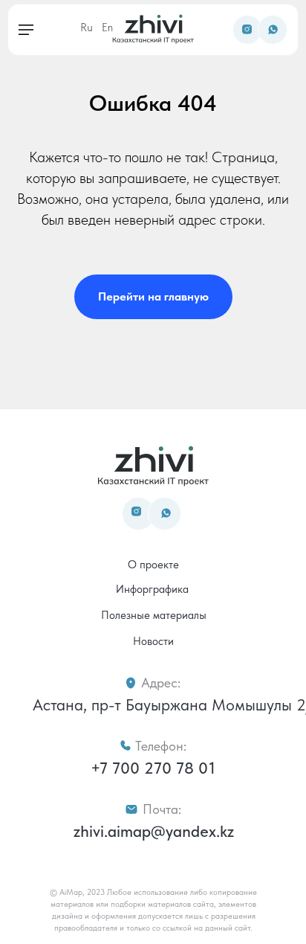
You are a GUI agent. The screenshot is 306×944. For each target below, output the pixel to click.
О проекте (153, 564)
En (107, 27)
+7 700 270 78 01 (153, 767)
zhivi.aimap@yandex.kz (154, 831)
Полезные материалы (153, 615)
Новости (153, 641)
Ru (86, 27)
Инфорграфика (152, 589)
